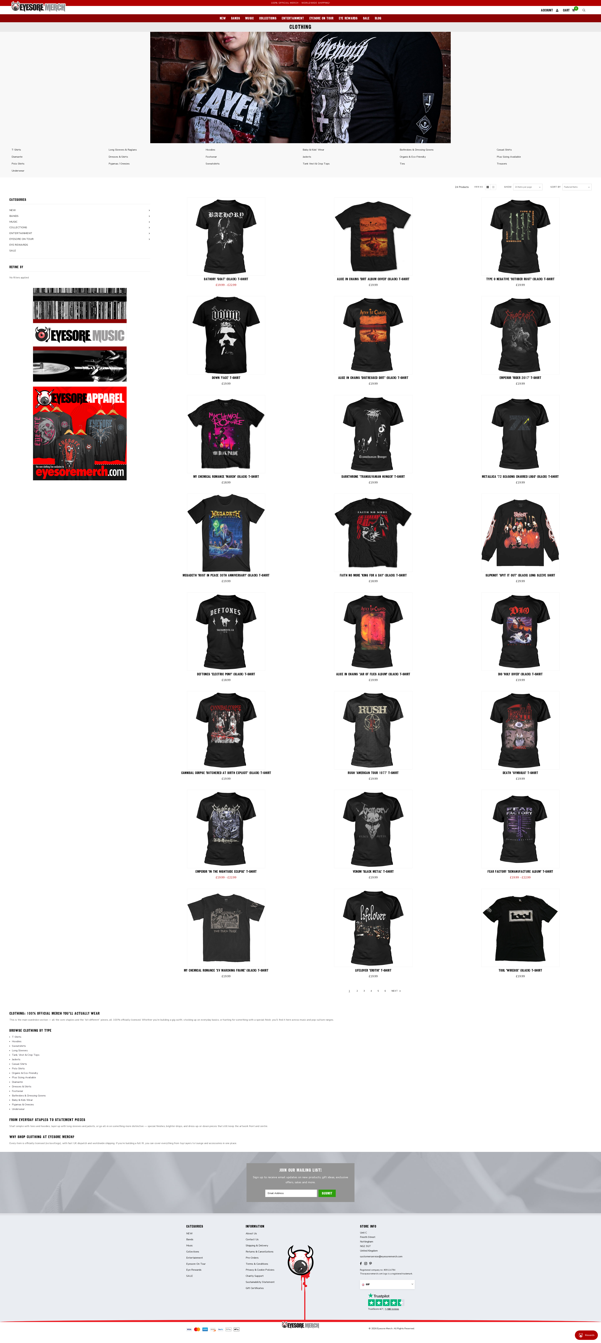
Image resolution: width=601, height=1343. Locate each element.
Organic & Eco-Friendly (413, 157)
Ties (402, 163)
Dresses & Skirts (118, 157)
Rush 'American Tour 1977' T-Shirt (373, 772)
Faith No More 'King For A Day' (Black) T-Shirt (373, 575)
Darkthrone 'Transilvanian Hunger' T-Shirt (373, 476)
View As (478, 187)
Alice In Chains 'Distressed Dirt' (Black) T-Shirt (373, 377)
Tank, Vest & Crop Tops (25, 1055)
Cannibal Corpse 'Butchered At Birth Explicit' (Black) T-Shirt (226, 772)
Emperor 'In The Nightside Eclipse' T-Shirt (226, 871)
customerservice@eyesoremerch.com (381, 1256)
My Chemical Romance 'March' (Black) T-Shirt (226, 476)
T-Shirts (16, 149)
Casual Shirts (504, 149)
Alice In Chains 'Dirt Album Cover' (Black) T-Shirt (373, 279)
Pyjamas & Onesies (23, 1104)
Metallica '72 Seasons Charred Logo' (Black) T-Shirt (520, 476)
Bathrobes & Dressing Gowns (417, 149)
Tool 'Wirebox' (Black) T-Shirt (520, 970)
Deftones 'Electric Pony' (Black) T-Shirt (226, 674)
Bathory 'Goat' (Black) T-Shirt (226, 279)
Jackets (307, 157)
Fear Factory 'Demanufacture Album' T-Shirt (520, 871)
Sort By (555, 186)
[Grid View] (488, 187)
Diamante (17, 157)
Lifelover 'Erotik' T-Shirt (373, 970)
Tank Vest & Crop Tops (316, 163)
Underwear (18, 170)
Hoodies (210, 149)
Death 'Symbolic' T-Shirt (520, 772)
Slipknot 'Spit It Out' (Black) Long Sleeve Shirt (520, 575)
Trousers (502, 163)
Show (508, 186)
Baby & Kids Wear (22, 1100)
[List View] (493, 187)
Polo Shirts (18, 163)
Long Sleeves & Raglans (123, 149)
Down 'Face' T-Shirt (226, 377)
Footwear (211, 157)
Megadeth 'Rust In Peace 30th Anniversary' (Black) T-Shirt (226, 575)
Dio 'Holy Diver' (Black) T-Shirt (520, 674)
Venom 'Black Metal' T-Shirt (373, 871)
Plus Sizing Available (509, 157)
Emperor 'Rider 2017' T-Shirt (520, 377)
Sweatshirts (213, 163)
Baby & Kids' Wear (313, 149)
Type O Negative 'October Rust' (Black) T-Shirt (520, 279)
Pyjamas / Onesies (119, 163)
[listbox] (577, 187)
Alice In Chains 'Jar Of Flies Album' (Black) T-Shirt (373, 674)
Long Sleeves (20, 1050)
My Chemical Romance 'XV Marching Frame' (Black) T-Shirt (226, 970)
